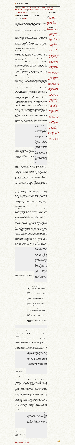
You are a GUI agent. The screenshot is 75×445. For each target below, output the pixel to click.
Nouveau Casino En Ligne (53, 99)
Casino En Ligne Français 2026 (53, 89)
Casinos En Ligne (53, 100)
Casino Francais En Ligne (53, 96)
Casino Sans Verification (54, 77)
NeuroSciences (30, 9)
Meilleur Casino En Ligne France (53, 133)
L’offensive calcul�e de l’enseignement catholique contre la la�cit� (54, 49)
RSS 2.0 (28, 442)
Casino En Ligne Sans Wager (53, 95)
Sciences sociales (25, 12)
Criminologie (43, 7)
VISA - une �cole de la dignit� (54, 35)
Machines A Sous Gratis (53, 18)
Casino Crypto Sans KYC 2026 (53, 115)
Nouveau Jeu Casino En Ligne (54, 62)
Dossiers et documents (50, 7)
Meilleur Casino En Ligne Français (53, 63)
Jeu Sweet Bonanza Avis (54, 74)
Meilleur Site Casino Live (53, 52)
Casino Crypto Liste (53, 113)
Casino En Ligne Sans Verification (53, 116)
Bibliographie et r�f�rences (54, 14)
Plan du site (16, 442)
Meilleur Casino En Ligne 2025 (53, 58)
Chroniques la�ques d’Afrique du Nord (32, 7)
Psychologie (37, 9)
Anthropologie (17, 7)
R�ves (41, 9)
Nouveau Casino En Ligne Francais (53, 72)
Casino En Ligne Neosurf (53, 135)
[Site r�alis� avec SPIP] (58, 441)
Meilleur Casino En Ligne (53, 54)
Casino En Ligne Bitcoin (54, 68)
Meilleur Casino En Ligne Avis (54, 71)
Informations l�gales (18, 9)
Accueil (16, 12)
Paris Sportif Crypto (48, 28)
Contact (25, 442)
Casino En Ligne (51, 22)
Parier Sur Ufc (53, 76)
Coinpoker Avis (53, 121)
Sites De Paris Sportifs (52, 19)
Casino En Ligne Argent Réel (53, 102)
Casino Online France (53, 90)
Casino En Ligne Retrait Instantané (53, 91)
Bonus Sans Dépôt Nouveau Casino (53, 84)
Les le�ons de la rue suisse (53, 32)
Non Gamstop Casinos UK (53, 23)
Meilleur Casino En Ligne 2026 (53, 80)
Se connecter (21, 442)
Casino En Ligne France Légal (54, 55)
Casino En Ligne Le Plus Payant (53, 131)
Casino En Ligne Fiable (53, 66)
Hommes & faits (22, 3)
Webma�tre (25, 18)
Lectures (25, 9)
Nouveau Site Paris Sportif (53, 117)
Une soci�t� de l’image (53, 17)
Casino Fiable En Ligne (53, 105)
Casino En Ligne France (54, 69)
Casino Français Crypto (53, 106)
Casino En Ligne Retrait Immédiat (54, 21)
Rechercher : (47, 4)
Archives (23, 7)
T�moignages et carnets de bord (50, 9)
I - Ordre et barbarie (52, 46)
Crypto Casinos (53, 112)
